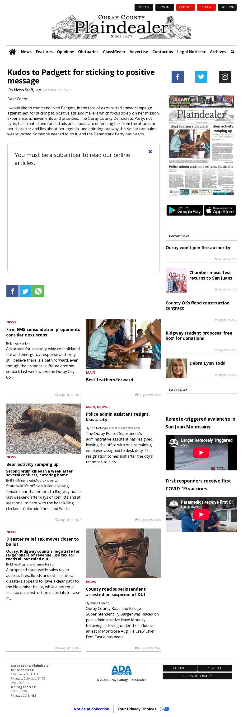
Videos (144, 7)
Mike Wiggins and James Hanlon (32, 564)
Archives (218, 51)
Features (44, 51)
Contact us (162, 51)
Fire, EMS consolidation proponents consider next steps (43, 331)
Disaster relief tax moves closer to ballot (42, 541)
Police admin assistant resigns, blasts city (118, 416)
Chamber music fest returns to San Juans (210, 275)
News (26, 51)
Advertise (139, 51)
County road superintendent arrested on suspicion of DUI (116, 591)
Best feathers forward (109, 379)
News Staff (23, 89)
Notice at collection (91, 709)
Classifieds (113, 51)
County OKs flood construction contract (197, 305)
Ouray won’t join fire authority (198, 247)
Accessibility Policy (197, 676)
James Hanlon (20, 343)
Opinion (64, 51)
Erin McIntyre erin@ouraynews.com (35, 480)
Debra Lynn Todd (207, 363)
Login (164, 7)
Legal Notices (190, 51)
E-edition (227, 7)
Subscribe (185, 7)
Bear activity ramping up (32, 464)
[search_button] (232, 51)
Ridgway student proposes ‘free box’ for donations (199, 335)
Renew (206, 7)
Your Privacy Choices (137, 709)
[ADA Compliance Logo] (121, 675)
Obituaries (88, 51)
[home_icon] (12, 52)
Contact (180, 668)
